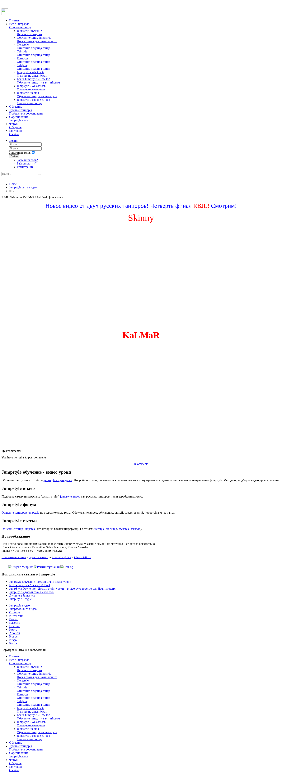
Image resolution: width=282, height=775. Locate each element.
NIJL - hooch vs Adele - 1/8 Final (29, 585)
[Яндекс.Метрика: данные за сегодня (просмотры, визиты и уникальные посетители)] (20, 567)
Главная (14, 20)
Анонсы (14, 633)
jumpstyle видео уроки (58, 480)
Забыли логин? (27, 163)
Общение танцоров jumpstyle (20, 512)
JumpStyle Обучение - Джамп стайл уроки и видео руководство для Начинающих (62, 588)
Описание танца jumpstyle (18, 528)
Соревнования (18, 118)
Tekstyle (33, 53)
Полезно (14, 626)
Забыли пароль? (27, 160)
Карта (13, 643)
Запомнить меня (20, 152)
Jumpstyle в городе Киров (33, 101)
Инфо (13, 640)
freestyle (99, 528)
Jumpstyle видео (19, 605)
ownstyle (124, 528)
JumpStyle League (20, 599)
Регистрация (25, 167)
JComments (141, 464)
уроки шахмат (38, 557)
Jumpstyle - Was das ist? (31, 87)
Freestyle (33, 60)
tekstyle (135, 528)
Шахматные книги (14, 557)
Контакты (15, 132)
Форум (15, 125)
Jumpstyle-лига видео (23, 187)
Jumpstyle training (37, 94)
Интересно (16, 615)
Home (13, 184)
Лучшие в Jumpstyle (22, 595)
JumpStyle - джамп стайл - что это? (31, 592)
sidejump (111, 528)
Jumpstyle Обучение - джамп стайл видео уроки (40, 581)
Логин (13, 140)
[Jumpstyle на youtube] (5, 14)
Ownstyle (33, 46)
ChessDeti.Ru (82, 557)
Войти (14, 156)
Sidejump (33, 67)
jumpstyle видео (70, 496)
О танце (14, 612)
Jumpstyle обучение (29, 32)
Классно (14, 622)
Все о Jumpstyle (20, 25)
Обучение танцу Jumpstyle (37, 39)
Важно (13, 619)
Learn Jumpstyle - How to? (38, 80)
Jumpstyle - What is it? (32, 73)
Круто (13, 629)
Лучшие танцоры (27, 111)
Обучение (15, 106)
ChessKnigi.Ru (61, 557)
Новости (15, 636)
